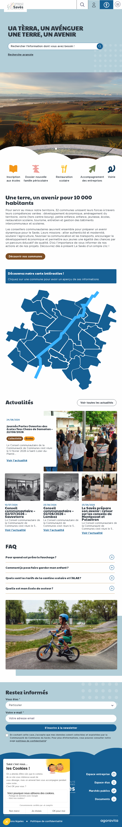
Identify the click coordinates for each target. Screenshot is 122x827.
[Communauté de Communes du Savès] (15, 6)
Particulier (15, 705)
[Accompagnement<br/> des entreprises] (92, 169)
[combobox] (52, 46)
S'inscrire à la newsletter (61, 727)
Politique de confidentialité (46, 821)
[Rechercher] (100, 46)
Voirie (111, 177)
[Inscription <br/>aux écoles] (13, 169)
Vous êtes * (13, 699)
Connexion (94, 4)
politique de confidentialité (31, 741)
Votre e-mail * (15, 712)
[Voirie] (111, 169)
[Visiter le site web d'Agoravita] (109, 821)
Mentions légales (14, 821)
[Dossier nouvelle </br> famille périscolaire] (36, 169)
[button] (117, 4)
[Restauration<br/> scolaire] (64, 169)
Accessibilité (106, 4)
